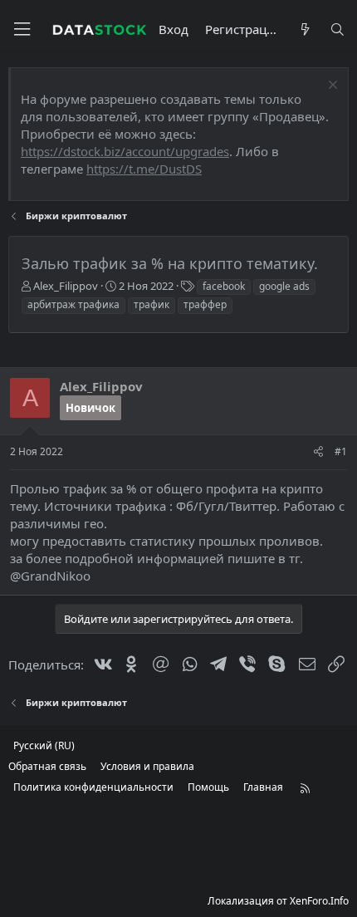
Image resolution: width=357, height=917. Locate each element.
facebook (224, 286)
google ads (284, 286)
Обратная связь (47, 766)
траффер (205, 304)
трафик (151, 304)
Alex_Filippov (65, 285)
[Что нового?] (304, 29)
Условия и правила (147, 766)
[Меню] (21, 29)
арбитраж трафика (73, 304)
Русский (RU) (44, 745)
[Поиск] (337, 29)
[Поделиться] (318, 452)
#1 (341, 451)
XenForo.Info (319, 901)
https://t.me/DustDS (144, 168)
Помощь (208, 787)
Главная (263, 787)
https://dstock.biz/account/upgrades (125, 151)
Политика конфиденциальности (93, 787)
